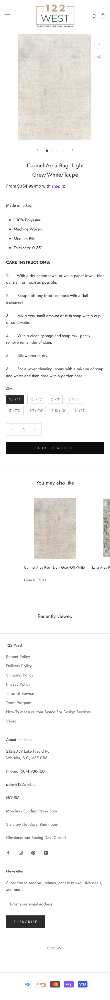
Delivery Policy (19, 666)
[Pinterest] (33, 852)
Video (11, 721)
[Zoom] (99, 44)
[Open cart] (103, 15)
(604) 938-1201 (33, 771)
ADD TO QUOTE (55, 448)
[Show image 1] (47, 151)
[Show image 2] (52, 151)
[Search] (94, 16)
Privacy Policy (18, 684)
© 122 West (55, 948)
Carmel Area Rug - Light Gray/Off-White (54, 567)
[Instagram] (21, 852)
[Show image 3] (58, 151)
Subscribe (26, 921)
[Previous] (37, 150)
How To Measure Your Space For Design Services (48, 712)
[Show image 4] (63, 151)
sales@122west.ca (21, 784)
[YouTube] (46, 852)
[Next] (72, 150)
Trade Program (18, 703)
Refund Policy (18, 657)
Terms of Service (20, 693)
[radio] (15, 399)
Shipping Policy (19, 675)
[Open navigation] (7, 16)
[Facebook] (8, 852)
